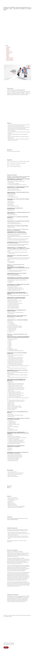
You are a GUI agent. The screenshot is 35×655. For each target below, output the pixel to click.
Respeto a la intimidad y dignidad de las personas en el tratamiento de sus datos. (18, 634)
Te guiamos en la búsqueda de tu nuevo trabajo (17, 611)
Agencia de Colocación (9, 60)
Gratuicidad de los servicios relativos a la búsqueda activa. (17, 625)
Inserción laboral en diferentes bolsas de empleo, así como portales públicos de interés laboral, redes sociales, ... (18, 622)
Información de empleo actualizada (13, 618)
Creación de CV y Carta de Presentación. (14, 627)
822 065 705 (9, 650)
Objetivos (7, 48)
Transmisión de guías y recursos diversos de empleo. (16, 630)
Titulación (7, 56)
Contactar (5, 647)
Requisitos (8, 49)
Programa (7, 50)
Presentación (8, 47)
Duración (7, 54)
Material (7, 55)
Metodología (8, 53)
